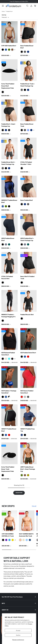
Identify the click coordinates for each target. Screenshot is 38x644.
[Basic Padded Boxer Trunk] (28, 110)
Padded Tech (9, 11)
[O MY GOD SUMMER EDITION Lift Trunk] (9, 520)
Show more (19, 492)
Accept (18, 630)
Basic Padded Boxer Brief (26, 47)
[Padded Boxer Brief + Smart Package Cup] (9, 148)
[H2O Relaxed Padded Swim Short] (9, 339)
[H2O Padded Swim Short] (28, 339)
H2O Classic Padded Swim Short (26, 392)
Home (3, 11)
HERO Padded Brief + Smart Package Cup (27, 239)
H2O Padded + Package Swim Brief (8, 392)
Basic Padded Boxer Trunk (26, 125)
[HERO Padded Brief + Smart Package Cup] (28, 224)
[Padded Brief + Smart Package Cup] (9, 110)
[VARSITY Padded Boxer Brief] (9, 415)
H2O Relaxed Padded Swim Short (8, 354)
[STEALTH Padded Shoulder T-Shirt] (28, 148)
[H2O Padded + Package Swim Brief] (9, 377)
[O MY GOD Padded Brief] (9, 32)
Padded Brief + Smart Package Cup (8, 125)
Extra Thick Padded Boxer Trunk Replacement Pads (7, 469)
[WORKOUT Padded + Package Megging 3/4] (9, 301)
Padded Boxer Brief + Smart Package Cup (8, 163)
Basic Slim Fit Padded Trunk (27, 277)
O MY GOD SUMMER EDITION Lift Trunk (8, 535)
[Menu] (3, 6)
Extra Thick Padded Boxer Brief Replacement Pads (7, 86)
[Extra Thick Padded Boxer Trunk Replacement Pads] (9, 453)
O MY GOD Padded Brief (8, 45)
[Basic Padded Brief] (28, 186)
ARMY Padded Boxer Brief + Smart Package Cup (27, 469)
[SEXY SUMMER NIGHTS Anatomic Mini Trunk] (26, 520)
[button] (35, 6)
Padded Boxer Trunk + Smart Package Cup (27, 85)
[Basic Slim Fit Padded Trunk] (28, 263)
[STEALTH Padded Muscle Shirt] (9, 263)
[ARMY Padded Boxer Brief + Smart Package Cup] (28, 453)
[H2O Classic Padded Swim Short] (28, 377)
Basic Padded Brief (26, 200)
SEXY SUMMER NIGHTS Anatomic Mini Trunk (26, 535)
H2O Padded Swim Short (28, 352)
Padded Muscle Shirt (27, 314)
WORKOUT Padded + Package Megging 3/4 (8, 315)
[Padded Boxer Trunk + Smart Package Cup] (28, 70)
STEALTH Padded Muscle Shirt (7, 277)
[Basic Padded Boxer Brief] (28, 32)
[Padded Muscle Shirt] (28, 301)
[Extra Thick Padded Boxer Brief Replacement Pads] (9, 70)
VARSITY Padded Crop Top (27, 430)
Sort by (4, 15)
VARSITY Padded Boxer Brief (8, 430)
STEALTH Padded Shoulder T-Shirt (26, 163)
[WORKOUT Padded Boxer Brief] (9, 186)
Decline (18, 635)
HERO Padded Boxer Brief (7, 239)
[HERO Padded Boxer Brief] (9, 224)
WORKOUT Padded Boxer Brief (9, 201)
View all (34, 506)
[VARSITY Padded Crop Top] (28, 415)
